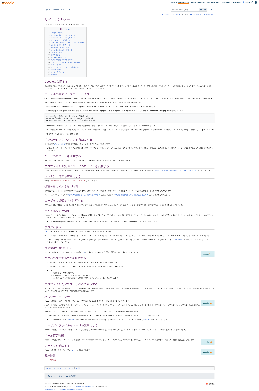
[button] (256, 2)
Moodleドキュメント (61, 10)
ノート (74, 350)
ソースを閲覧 (197, 14)
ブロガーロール (178, 240)
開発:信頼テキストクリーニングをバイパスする (68, 181)
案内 (47, 10)
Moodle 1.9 (58, 368)
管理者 (77, 368)
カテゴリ (48, 368)
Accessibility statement (75, 389)
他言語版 (72, 376)
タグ (83, 252)
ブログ (47, 232)
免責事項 (63, 389)
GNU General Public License (82, 386)
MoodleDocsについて (51, 389)
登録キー (146, 320)
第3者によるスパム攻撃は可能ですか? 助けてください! (174, 170)
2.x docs (166, 14)
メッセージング (60, 144)
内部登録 (70, 320)
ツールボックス (56, 376)
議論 (186, 14)
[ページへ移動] (201, 10)
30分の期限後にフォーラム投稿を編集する (82, 195)
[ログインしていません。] (211, 10)
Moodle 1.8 (69, 368)
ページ (178, 14)
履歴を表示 (209, 14)
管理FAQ (53, 360)
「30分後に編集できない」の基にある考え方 (130, 195)
